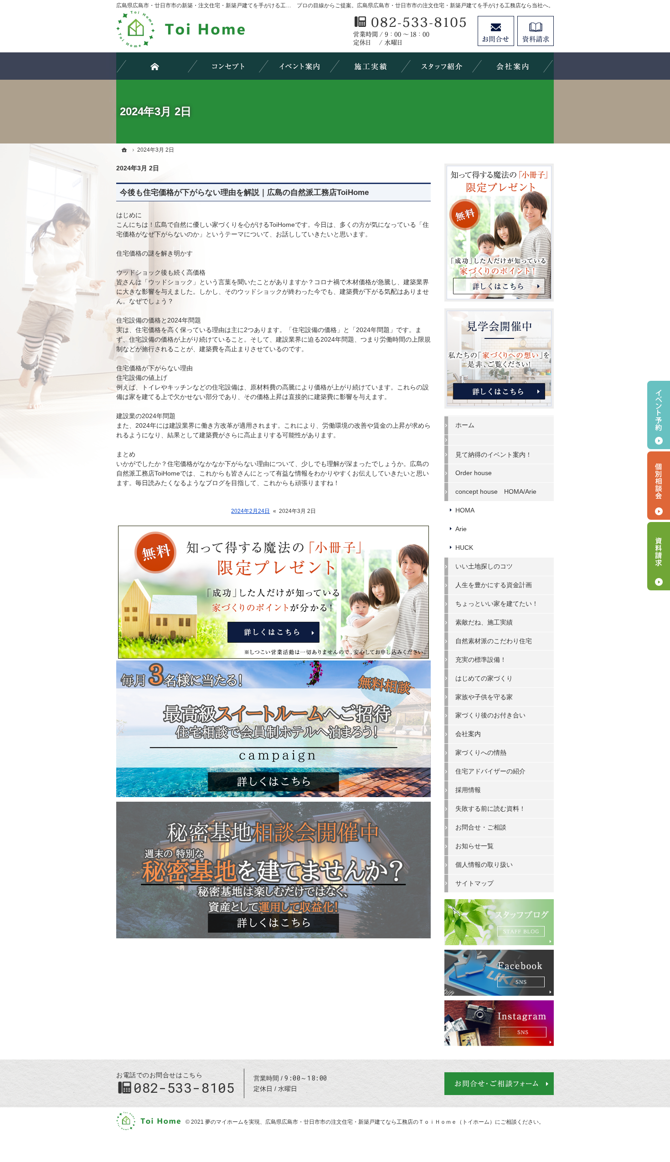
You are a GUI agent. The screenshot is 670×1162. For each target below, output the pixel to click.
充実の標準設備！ (480, 659)
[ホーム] (124, 150)
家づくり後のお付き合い (490, 715)
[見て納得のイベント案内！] (299, 66)
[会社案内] (513, 66)
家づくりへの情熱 (480, 752)
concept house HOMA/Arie (495, 491)
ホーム (464, 425)
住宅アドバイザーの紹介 (490, 771)
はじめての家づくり (484, 678)
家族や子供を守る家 (484, 697)
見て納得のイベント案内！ (493, 454)
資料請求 (535, 31)
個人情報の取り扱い (484, 864)
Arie (461, 528)
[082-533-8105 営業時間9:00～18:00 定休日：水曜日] (410, 31)
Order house (473, 472)
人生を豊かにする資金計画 (493, 585)
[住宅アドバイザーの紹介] (442, 66)
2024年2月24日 (250, 511)
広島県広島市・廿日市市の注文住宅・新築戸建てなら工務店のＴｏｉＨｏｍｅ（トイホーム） (380, 1122)
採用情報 (468, 789)
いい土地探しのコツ (484, 566)
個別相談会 (658, 485)
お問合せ (496, 31)
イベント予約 (658, 415)
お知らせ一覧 (474, 846)
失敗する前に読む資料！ (490, 808)
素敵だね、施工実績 (484, 622)
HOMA (464, 510)
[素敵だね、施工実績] (370, 66)
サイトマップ (474, 883)
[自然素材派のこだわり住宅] (228, 66)
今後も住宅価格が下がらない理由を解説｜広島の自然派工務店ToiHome (244, 192)
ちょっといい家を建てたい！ (496, 603)
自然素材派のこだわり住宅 (493, 641)
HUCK (464, 547)
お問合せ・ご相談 (480, 827)
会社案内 (468, 733)
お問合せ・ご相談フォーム (499, 1083)
